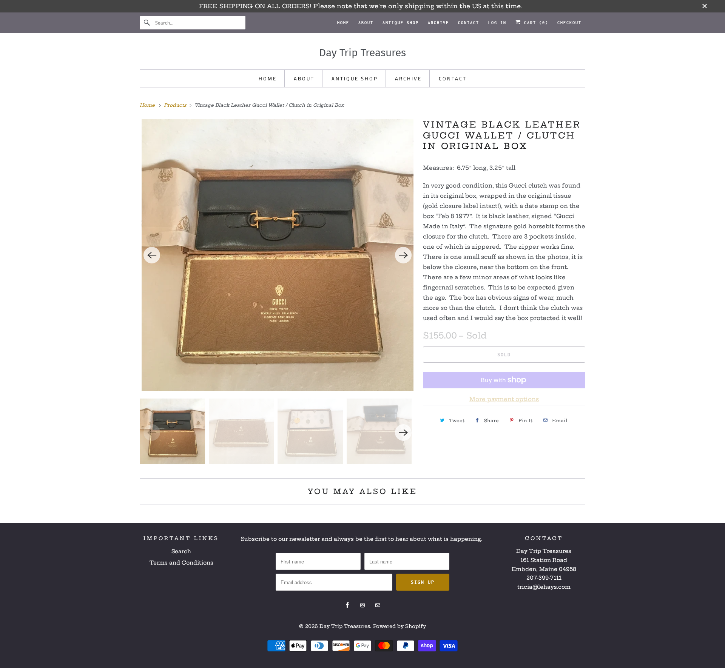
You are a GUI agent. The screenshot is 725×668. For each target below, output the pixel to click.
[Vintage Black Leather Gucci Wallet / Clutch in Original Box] (277, 255)
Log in (497, 22)
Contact (468, 22)
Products (176, 105)
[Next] (403, 255)
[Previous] (151, 255)
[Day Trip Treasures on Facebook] (347, 605)
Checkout (569, 22)
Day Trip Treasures (344, 626)
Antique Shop (401, 22)
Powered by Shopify (399, 626)
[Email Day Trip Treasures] (378, 605)
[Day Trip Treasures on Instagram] (362, 605)
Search (181, 551)
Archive (438, 22)
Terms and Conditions (181, 562)
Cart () (534, 22)
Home (343, 22)
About (365, 22)
